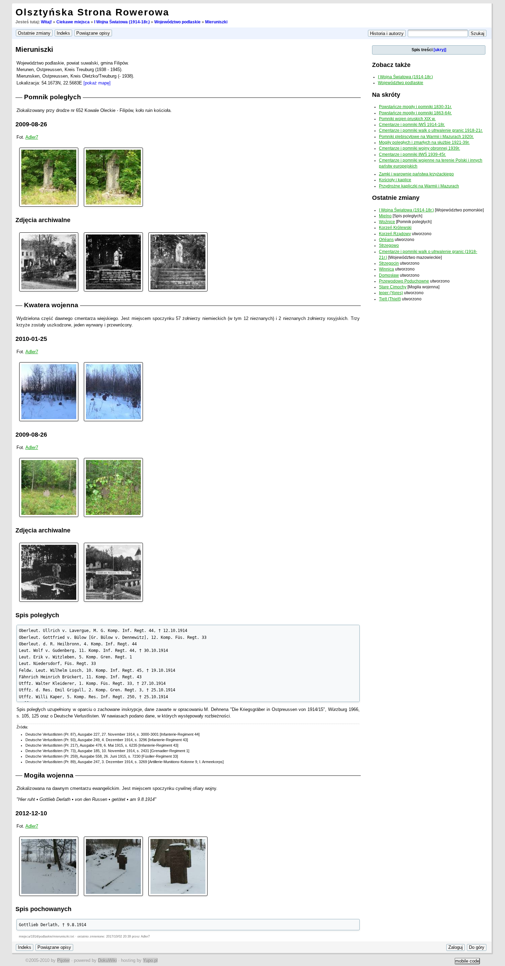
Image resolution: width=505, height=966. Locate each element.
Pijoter (63, 960)
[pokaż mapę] (97, 82)
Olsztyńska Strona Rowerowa (92, 12)
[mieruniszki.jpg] (178, 261)
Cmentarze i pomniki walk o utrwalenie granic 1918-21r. (431, 130)
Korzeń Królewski (395, 228)
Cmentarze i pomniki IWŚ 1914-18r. (412, 125)
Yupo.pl (150, 960)
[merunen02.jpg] (113, 866)
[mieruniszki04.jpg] (113, 487)
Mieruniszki (216, 22)
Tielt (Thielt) (390, 299)
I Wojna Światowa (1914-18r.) (122, 22)
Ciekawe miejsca (73, 22)
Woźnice (387, 222)
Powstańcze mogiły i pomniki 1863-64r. (415, 113)
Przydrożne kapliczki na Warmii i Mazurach (419, 186)
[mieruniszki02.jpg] (113, 176)
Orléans (386, 240)
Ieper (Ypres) (391, 293)
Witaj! (46, 22)
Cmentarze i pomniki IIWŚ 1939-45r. (412, 154)
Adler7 (31, 137)
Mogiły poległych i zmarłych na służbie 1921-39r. (424, 142)
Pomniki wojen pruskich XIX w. (407, 119)
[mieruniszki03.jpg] (48, 487)
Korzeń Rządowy (395, 234)
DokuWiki (107, 960)
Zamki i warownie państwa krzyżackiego (416, 174)
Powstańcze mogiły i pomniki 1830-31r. (415, 107)
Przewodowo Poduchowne (404, 281)
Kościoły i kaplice (395, 180)
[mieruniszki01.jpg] (48, 176)
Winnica (386, 269)
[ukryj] (440, 50)
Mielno (385, 216)
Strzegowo (389, 245)
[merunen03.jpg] (178, 866)
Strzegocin (389, 263)
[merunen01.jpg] (48, 572)
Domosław (389, 275)
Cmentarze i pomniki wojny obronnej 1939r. (419, 148)
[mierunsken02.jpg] (113, 261)
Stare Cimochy (392, 287)
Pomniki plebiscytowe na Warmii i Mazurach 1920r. (426, 137)
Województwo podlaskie (177, 22)
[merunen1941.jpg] (113, 572)
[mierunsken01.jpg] (48, 261)
